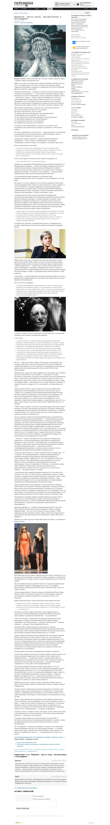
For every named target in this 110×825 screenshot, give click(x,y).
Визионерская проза (76, 28)
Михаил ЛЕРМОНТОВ (76, 115)
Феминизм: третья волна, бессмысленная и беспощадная (37, 18)
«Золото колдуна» (75, 57)
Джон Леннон (74, 111)
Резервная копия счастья (77, 54)
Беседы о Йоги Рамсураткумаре (79, 25)
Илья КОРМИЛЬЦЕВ (76, 123)
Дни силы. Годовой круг (77, 23)
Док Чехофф (74, 69)
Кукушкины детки (75, 98)
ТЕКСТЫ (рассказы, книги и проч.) (79, 91)
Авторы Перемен (75, 34)
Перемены (38, 749)
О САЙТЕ (86, 8)
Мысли (27, 749)
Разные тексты (53, 749)
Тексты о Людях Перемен (77, 30)
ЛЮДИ (73, 85)
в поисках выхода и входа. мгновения (80, 72)
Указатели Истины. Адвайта (78, 22)
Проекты (45, 749)
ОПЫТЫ (73, 88)
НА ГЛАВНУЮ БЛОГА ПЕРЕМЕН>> (26, 788)
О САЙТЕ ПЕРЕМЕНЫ (76, 87)
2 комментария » (32, 751)
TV (30, 8)
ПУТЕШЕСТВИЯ (75, 90)
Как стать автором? (76, 36)
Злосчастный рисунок (76, 101)
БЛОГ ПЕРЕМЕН (21, 13)
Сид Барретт (74, 109)
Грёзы (22, 749)
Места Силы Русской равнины (79, 19)
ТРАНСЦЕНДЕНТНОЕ (76, 93)
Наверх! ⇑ (92, 823)
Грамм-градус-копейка (76, 71)
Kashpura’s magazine (76, 55)
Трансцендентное (20, 751)
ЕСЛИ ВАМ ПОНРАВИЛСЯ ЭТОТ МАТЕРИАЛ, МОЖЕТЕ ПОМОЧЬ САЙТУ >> (39, 737)
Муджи (73, 125)
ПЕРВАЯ (16, 8)
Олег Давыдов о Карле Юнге (78, 20)
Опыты (32, 749)
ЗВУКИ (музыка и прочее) (77, 80)
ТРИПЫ (43, 8)
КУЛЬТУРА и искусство (77, 84)
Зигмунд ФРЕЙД (75, 114)
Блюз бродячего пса (76, 99)
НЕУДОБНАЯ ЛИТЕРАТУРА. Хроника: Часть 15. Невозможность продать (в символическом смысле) (80, 63)
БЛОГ (50, 8)
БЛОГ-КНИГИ (24, 8)
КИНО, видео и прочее (76, 82)
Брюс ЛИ (73, 112)
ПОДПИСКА (93, 8)
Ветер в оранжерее (76, 103)
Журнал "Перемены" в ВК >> (83, 41)
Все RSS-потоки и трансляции (78, 37)
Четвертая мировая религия (26, 742)
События (62, 749)
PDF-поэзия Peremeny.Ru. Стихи (79, 27)
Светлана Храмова (26, 22)
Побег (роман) (74, 31)
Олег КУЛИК (74, 122)
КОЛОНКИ (37, 8)
